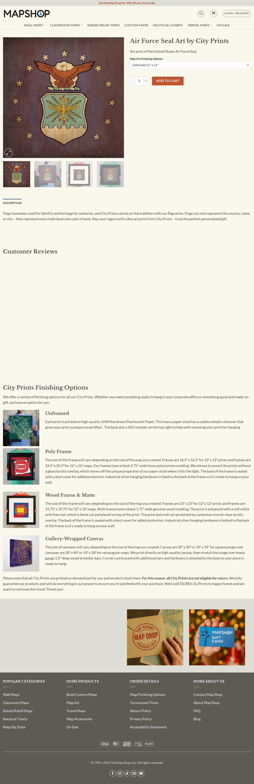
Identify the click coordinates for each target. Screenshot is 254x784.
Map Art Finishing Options (146, 58)
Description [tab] (12, 203)
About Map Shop (206, 703)
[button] (213, 13)
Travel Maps (199, 25)
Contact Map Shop (207, 695)
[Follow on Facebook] (113, 773)
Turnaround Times (144, 703)
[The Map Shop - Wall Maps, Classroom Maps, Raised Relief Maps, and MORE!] (27, 13)
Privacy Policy (141, 719)
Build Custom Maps (81, 695)
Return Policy (140, 711)
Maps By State (14, 727)
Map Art (72, 703)
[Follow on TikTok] (127, 773)
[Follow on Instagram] (120, 773)
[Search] (200, 13)
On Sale (223, 25)
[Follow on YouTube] (141, 773)
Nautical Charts (168, 25)
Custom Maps (136, 25)
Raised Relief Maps (103, 25)
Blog (197, 719)
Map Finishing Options (147, 695)
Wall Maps (33, 25)
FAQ (196, 711)
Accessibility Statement (148, 727)
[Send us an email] (134, 773)
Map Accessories (79, 719)
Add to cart (167, 81)
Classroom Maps (65, 25)
